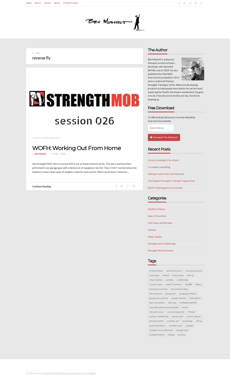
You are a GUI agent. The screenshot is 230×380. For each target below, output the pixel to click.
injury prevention (157, 302)
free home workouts (158, 289)
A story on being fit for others (163, 160)
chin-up (190, 275)
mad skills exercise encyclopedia (164, 307)
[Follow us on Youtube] (190, 3)
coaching (169, 280)
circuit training (155, 280)
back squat (154, 275)
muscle (185, 307)
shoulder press (175, 325)
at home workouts (194, 271)
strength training (156, 334)
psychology (187, 321)
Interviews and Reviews (160, 222)
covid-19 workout (173, 284)
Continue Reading (41, 186)
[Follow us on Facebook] (179, 3)
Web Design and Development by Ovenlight (75, 373)
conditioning (182, 280)
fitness (199, 284)
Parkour (152, 229)
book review (178, 275)
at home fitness (156, 271)
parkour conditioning (158, 316)
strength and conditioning (161, 330)
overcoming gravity (176, 312)
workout (182, 334)
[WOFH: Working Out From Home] (84, 99)
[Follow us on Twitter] (184, 3)
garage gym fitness (187, 293)
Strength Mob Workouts (46, 138)
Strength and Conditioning (161, 243)
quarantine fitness (157, 325)
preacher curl (173, 321)
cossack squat (155, 284)
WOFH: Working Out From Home (76, 148)
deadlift (188, 284)
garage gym (170, 293)
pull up (199, 321)
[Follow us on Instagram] (195, 3)
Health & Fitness (156, 209)
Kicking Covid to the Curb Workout (166, 173)
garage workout (178, 298)
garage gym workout (158, 298)
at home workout (174, 271)
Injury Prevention (157, 216)
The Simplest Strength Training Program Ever (171, 180)
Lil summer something (159, 167)
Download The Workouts (165, 137)
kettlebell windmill (188, 302)
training (171, 334)
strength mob (182, 330)
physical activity (156, 321)
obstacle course (156, 312)
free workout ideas (179, 289)
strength (189, 325)
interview (172, 302)
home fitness (195, 298)
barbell (166, 275)
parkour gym (177, 316)
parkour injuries (194, 316)
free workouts (155, 293)
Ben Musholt (40, 153)
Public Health (155, 236)
